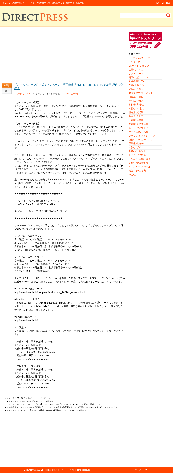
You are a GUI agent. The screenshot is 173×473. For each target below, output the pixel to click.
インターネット (137, 61)
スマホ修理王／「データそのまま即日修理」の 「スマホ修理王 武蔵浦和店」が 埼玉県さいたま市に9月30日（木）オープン (60, 407)
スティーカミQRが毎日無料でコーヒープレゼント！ (28, 398)
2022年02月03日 (70, 93)
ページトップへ (142, 470)
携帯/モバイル (24, 93)
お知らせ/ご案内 (137, 170)
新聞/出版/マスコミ (139, 77)
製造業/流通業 (136, 112)
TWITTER (160, 3)
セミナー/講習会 (137, 155)
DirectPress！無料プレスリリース (56, 470)
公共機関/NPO (136, 81)
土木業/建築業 (136, 120)
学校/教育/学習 (136, 104)
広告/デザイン (136, 147)
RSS (168, 3)
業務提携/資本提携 (138, 163)
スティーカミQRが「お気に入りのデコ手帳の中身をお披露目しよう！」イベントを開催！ (45, 410)
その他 (132, 174)
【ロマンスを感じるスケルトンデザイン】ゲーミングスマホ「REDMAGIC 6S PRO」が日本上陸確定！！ (52, 404)
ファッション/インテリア (142, 135)
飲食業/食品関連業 (138, 124)
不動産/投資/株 (136, 143)
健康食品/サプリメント (141, 93)
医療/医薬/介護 (136, 85)
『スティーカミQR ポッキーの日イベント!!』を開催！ (29, 401)
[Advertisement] (63, 56)
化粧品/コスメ (136, 89)
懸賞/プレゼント (137, 151)
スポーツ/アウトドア (140, 128)
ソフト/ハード (136, 73)
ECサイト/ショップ (139, 65)
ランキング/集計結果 (140, 159)
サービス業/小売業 (138, 131)
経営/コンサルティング (141, 139)
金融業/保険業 (136, 116)
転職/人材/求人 (136, 108)
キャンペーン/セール (140, 166)
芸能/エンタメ (136, 100)
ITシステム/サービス (139, 58)
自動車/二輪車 (136, 96)
